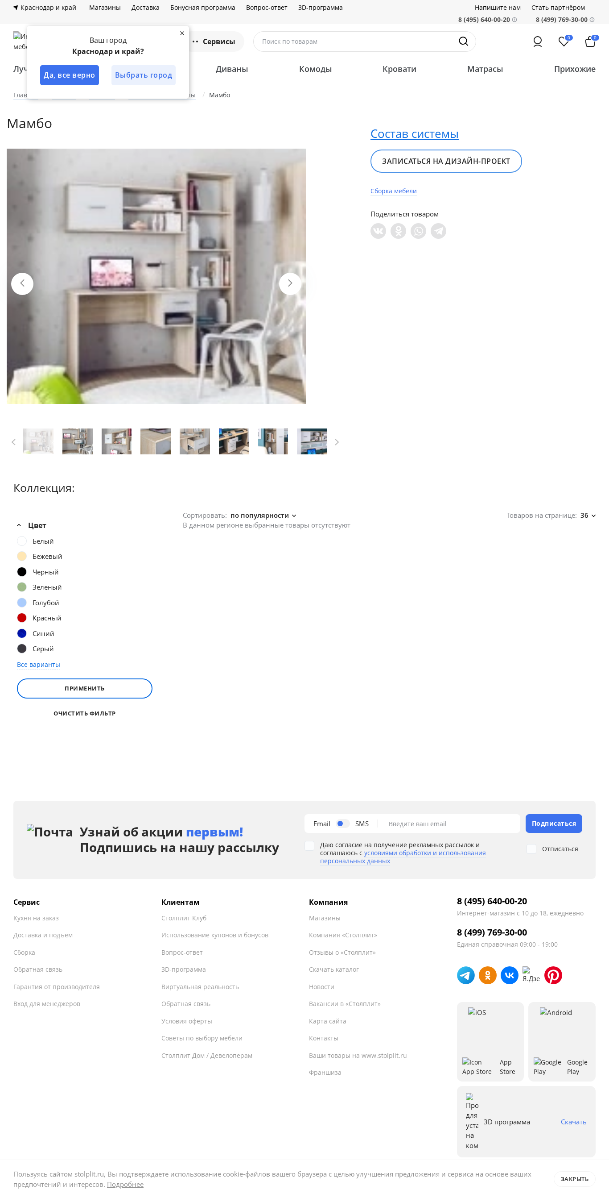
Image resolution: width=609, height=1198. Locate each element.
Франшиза (325, 1072)
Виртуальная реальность (200, 986)
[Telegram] (438, 231)
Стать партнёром (558, 7)
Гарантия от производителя (56, 986)
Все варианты (38, 664)
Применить (85, 688)
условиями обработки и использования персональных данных (403, 857)
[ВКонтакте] (378, 231)
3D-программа (320, 7)
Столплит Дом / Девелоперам (206, 1055)
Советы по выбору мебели (202, 1038)
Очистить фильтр (84, 713)
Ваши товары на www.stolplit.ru (358, 1055)
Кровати (399, 68)
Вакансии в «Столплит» (345, 1003)
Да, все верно (69, 75)
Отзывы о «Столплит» (342, 952)
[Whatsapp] (418, 231)
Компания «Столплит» (343, 935)
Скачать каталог (334, 969)
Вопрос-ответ (267, 7)
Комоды (315, 68)
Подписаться (554, 823)
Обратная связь (37, 969)
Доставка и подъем (43, 935)
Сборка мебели (393, 191)
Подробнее (125, 1184)
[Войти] (537, 41)
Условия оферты (186, 1021)
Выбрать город (144, 75)
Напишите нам (498, 7)
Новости (321, 986)
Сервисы (219, 41)
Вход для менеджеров (46, 1003)
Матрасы (485, 68)
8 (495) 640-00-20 (492, 901)
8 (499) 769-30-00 (562, 19)
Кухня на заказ (36, 918)
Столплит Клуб (183, 918)
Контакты (323, 1038)
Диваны (232, 68)
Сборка (24, 952)
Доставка (146, 7)
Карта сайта (327, 1021)
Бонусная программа (202, 7)
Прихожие (575, 68)
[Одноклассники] (398, 231)
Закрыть (575, 1179)
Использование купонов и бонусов (214, 935)
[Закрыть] (182, 33)
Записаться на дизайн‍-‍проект (446, 161)
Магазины (105, 7)
